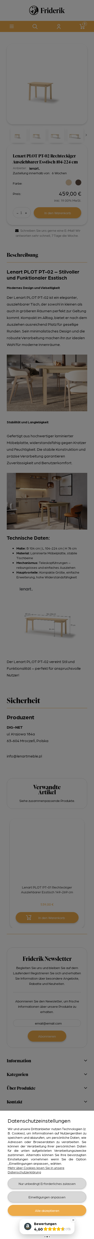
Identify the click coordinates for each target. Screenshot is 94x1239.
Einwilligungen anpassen (47, 1197)
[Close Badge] (73, 1220)
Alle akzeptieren (47, 1210)
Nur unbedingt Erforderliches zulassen (47, 1183)
